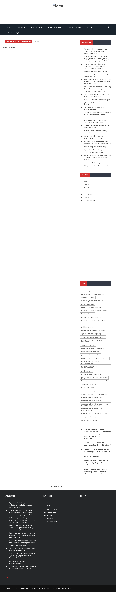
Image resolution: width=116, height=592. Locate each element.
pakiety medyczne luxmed (90, 358)
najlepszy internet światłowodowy (93, 330)
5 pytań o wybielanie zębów (93, 163)
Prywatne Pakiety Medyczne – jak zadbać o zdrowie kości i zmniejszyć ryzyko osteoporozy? (96, 51)
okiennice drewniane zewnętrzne (92, 337)
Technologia (36, 27)
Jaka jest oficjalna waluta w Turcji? (95, 147)
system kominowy (87, 387)
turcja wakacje (103, 394)
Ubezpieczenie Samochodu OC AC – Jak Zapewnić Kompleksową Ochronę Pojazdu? (97, 157)
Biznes (90, 27)
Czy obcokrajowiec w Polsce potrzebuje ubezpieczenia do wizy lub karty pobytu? (97, 114)
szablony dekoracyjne (89, 391)
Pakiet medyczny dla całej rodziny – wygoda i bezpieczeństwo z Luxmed (96, 132)
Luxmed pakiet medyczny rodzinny (93, 320)
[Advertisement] (58, 15)
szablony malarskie (88, 394)
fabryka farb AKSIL (87, 297)
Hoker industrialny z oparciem (91, 307)
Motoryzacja (13, 32)
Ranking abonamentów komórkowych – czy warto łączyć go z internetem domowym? (97, 102)
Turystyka (87, 197)
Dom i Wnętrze (54, 27)
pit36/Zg (105, 358)
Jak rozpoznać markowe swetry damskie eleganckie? (94, 108)
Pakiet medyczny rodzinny (90, 352)
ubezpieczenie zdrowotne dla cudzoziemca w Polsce (91, 409)
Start (9, 27)
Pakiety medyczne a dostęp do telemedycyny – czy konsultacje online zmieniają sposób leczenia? (97, 66)
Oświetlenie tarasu (87, 345)
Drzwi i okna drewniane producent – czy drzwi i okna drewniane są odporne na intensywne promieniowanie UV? (97, 89)
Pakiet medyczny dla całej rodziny (93, 348)
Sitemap (7, 577)
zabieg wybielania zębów (90, 417)
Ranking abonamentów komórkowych (94, 381)
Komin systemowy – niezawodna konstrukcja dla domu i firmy (95, 121)
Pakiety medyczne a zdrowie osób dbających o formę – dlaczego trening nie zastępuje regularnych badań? (96, 58)
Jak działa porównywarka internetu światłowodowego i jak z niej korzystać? (97, 142)
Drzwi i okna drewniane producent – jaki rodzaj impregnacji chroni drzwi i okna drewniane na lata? (97, 81)
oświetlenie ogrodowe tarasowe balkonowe (92, 341)
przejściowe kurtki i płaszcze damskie (94, 378)
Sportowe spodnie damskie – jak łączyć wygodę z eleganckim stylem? (97, 444)
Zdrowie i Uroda (74, 27)
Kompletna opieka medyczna (91, 317)
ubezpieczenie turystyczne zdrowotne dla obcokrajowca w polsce (94, 404)
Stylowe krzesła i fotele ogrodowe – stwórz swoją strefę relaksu (96, 151)
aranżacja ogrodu (87, 291)
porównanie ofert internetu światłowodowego (90, 362)
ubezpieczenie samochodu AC (91, 397)
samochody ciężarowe (89, 384)
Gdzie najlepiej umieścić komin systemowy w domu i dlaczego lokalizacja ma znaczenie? (95, 471)
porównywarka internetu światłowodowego (89, 367)
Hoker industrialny (87, 304)
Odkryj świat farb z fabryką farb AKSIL (97, 166)
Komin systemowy (87, 314)
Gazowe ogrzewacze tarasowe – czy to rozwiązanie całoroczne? (97, 95)
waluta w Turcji (86, 413)
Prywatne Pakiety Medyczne (91, 374)
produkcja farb (86, 371)
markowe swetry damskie (90, 324)
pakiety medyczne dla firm (90, 355)
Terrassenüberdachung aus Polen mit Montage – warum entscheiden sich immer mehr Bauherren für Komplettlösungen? (97, 452)
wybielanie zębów (101, 413)
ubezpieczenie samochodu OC (91, 401)
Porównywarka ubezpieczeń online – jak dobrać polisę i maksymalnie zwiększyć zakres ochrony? (97, 462)
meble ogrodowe (87, 327)
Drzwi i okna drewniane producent (93, 294)
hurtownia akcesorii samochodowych (94, 311)
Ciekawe (21, 27)
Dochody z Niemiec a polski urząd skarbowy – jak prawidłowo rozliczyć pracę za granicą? (96, 74)
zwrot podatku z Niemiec (89, 420)
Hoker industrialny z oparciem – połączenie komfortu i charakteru (95, 137)
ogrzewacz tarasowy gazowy (91, 334)
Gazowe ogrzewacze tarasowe (92, 301)
